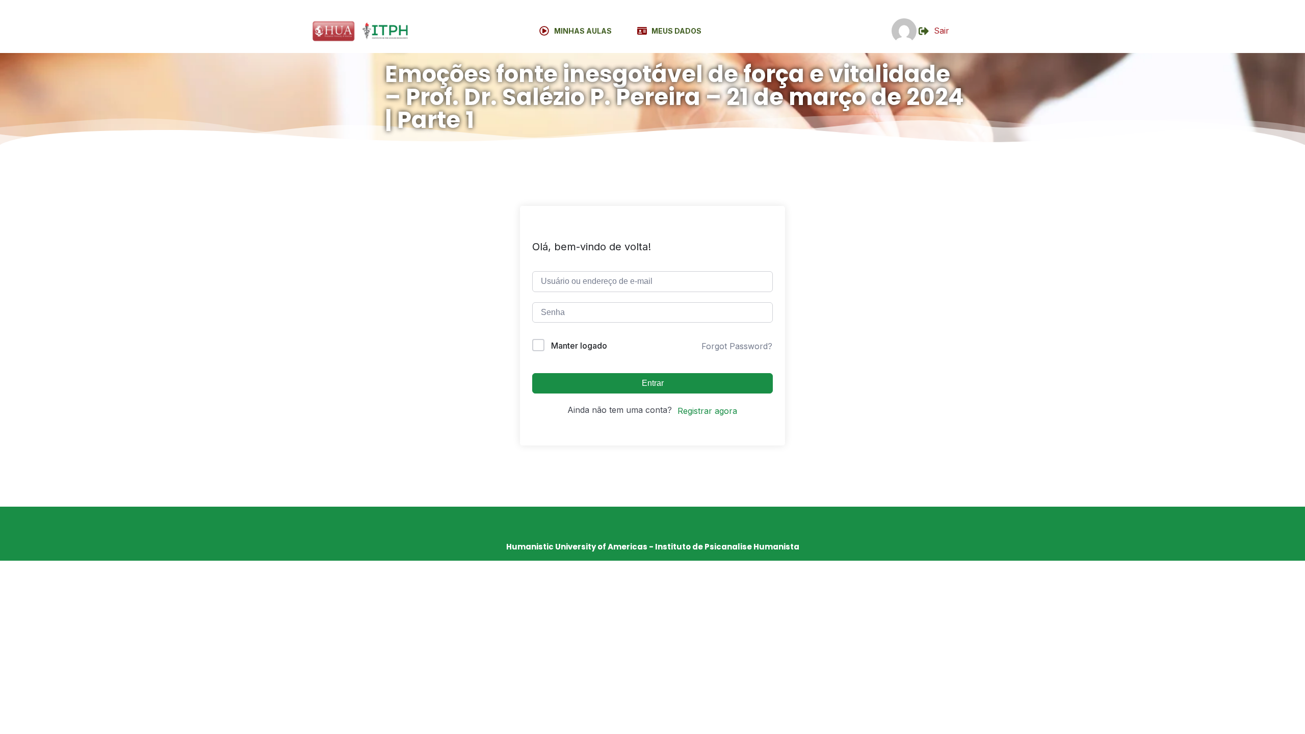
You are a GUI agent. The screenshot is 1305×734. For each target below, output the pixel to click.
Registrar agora (707, 411)
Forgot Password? (736, 346)
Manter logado (579, 345)
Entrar (653, 383)
